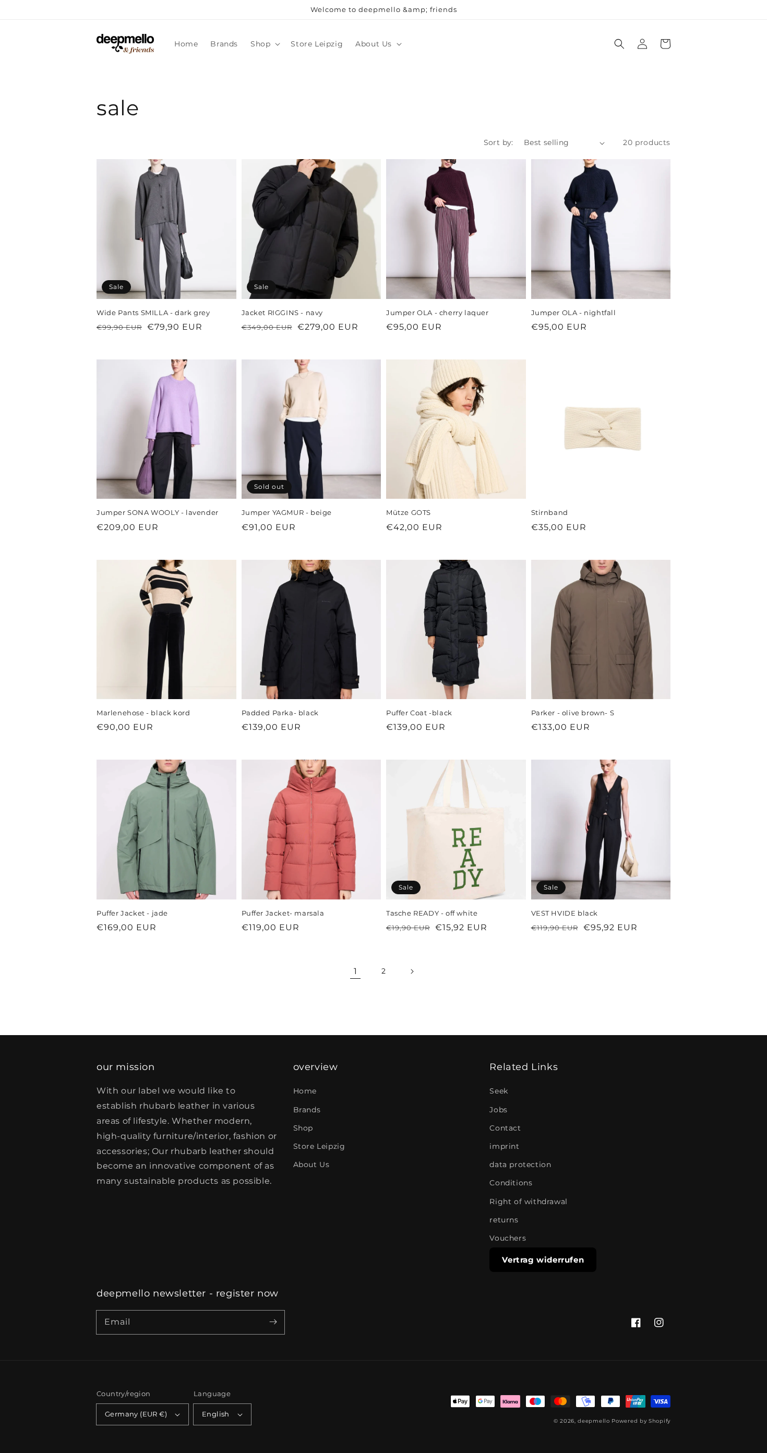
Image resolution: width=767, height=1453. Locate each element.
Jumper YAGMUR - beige (287, 512)
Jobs (498, 1109)
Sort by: (498, 142)
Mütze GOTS (408, 512)
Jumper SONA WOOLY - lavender (158, 512)
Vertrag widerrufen (543, 1260)
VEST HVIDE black (564, 913)
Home (305, 1091)
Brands (307, 1109)
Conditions (510, 1182)
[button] (264, 44)
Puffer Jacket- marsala (283, 913)
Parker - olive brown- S (573, 713)
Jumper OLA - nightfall (573, 312)
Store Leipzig (319, 1146)
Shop (303, 1128)
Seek (498, 1091)
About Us (311, 1164)
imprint (504, 1146)
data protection (520, 1164)
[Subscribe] (272, 1322)
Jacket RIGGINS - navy (282, 312)
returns (503, 1219)
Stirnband (549, 512)
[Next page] (411, 971)
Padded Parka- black (280, 713)
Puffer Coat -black (419, 713)
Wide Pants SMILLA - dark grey (153, 312)
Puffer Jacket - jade (132, 913)
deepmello (593, 1421)
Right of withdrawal (528, 1201)
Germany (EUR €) (136, 1414)
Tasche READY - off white (431, 913)
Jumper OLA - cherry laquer (437, 312)
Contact (505, 1128)
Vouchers (507, 1238)
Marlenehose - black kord (143, 713)
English (216, 1414)
